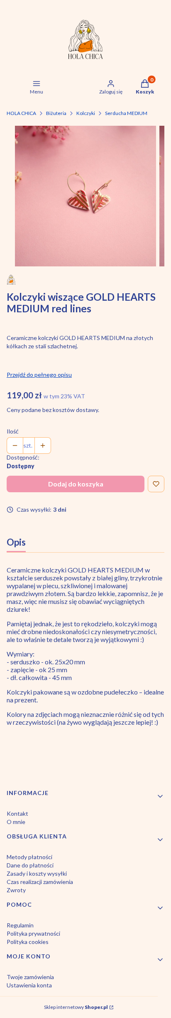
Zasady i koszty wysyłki (37, 873)
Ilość (13, 431)
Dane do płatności (30, 865)
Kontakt (17, 813)
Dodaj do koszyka (75, 484)
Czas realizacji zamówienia (40, 881)
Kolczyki (85, 113)
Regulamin (20, 925)
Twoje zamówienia (30, 976)
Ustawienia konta (29, 985)
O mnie (16, 821)
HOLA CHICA (21, 113)
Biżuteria (56, 113)
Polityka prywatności (33, 933)
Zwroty (16, 889)
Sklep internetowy (76, 1007)
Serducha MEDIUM (126, 113)
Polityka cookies (28, 941)
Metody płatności (29, 856)
